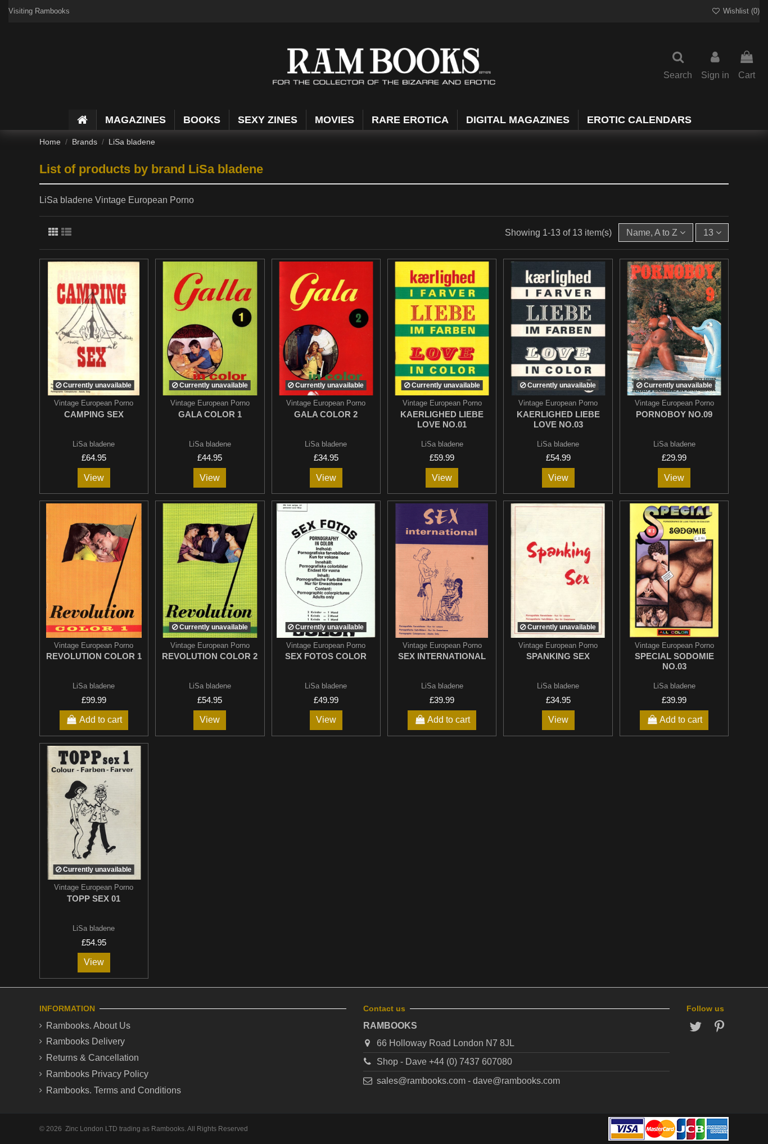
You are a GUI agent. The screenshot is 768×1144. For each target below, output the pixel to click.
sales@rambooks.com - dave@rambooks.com (468, 1081)
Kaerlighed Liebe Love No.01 (442, 419)
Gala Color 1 (210, 414)
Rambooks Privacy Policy (97, 1074)
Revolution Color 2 (209, 656)
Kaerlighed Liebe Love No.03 (558, 419)
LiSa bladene (94, 444)
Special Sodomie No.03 (674, 661)
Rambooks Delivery (85, 1041)
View (94, 478)
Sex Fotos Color (326, 656)
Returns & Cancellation (92, 1057)
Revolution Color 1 (94, 656)
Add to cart (100, 719)
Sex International (442, 656)
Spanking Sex (558, 656)
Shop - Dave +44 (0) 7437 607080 (444, 1061)
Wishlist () (740, 11)
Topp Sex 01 (93, 898)
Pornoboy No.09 (674, 414)
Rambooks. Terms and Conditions (113, 1090)
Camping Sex (94, 414)
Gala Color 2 (326, 414)
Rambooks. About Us (88, 1025)
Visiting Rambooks (39, 11)
